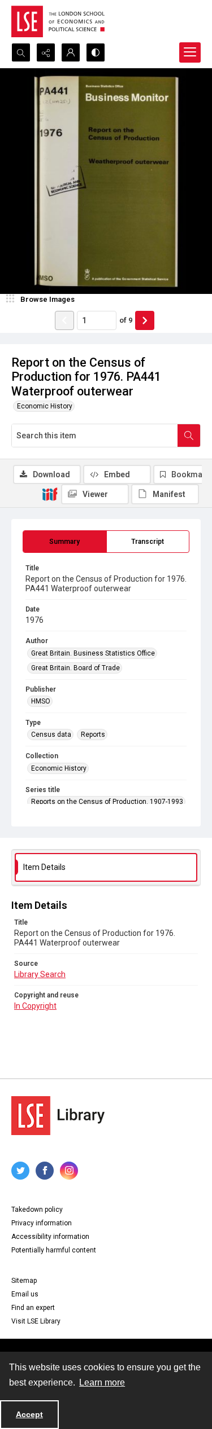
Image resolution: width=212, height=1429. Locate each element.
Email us (24, 1294)
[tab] (64, 541)
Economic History (44, 406)
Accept (29, 1414)
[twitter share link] (20, 1171)
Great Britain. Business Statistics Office (93, 653)
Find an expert (33, 1308)
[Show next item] (144, 320)
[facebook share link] (45, 1171)
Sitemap (24, 1281)
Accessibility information (50, 1237)
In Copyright (35, 1005)
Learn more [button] (102, 1382)
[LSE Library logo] (58, 1115)
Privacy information (41, 1223)
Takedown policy (37, 1209)
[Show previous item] (64, 320)
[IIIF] (50, 493)
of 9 (125, 320)
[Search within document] (189, 435)
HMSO (40, 701)
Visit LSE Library (35, 1321)
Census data (51, 734)
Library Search (40, 974)
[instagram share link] (69, 1171)
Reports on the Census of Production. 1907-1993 (107, 802)
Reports (93, 734)
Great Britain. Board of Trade (75, 668)
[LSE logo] (58, 21)
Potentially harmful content (53, 1250)
